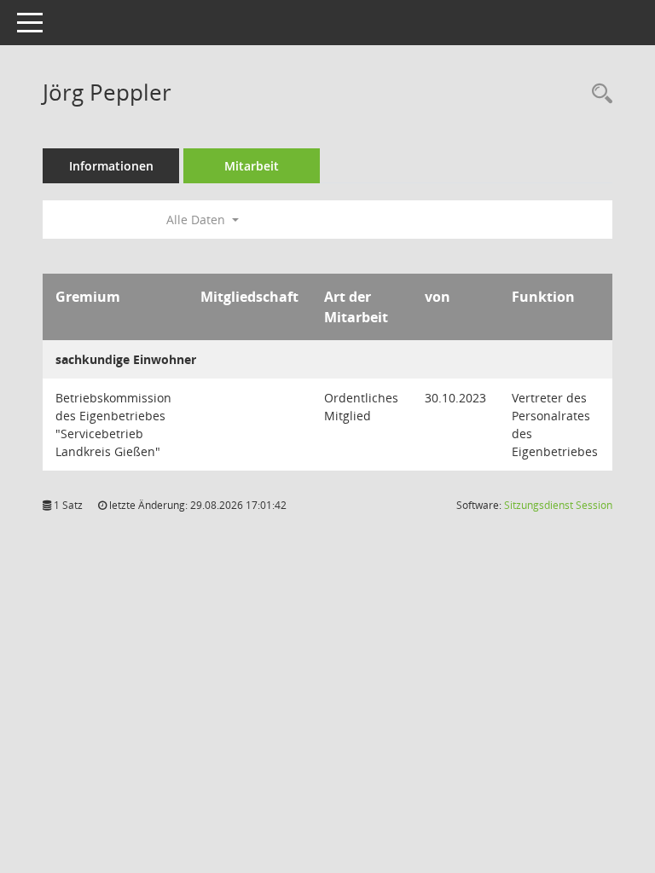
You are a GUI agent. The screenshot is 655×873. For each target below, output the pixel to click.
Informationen (111, 166)
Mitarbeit (251, 166)
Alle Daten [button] (197, 219)
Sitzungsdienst (558, 505)
